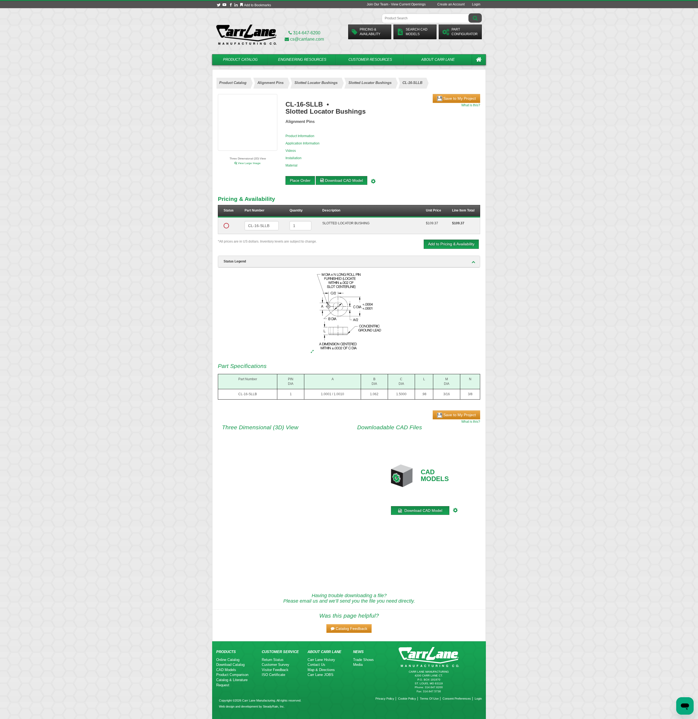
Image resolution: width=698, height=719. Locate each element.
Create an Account (451, 4)
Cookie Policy (407, 698)
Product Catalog (240, 60)
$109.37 (432, 223)
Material (291, 165)
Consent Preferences (457, 698)
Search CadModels (417, 32)
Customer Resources (370, 60)
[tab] (349, 261)
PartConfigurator (465, 32)
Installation (293, 158)
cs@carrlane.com (307, 39)
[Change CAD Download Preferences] (374, 180)
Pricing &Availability (370, 32)
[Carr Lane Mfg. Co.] (246, 34)
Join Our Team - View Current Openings (396, 4)
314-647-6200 (306, 33)
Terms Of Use (429, 698)
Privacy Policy (384, 698)
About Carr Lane (438, 60)
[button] (349, 628)
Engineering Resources (302, 60)
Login (476, 4)
